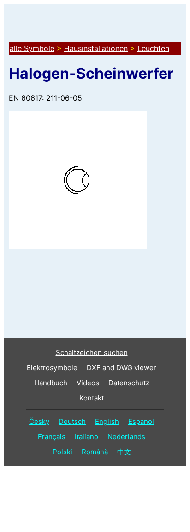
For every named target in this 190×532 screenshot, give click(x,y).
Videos (88, 382)
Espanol (141, 421)
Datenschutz (128, 382)
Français (51, 436)
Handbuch (50, 382)
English (107, 421)
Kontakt (91, 398)
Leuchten (153, 48)
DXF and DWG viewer (121, 367)
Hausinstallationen (96, 48)
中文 (124, 451)
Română (95, 451)
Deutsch (72, 421)
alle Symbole (32, 48)
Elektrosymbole (52, 367)
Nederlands (126, 436)
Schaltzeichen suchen (92, 352)
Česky (39, 421)
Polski (62, 451)
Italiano (86, 436)
